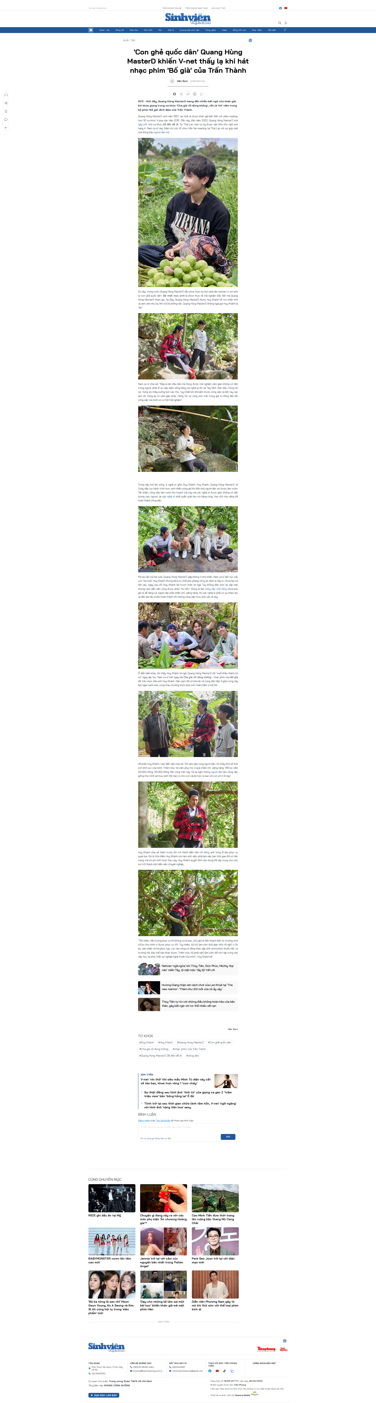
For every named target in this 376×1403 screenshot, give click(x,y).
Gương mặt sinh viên (189, 30)
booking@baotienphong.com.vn (147, 1371)
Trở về (6, 128)
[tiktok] (226, 1371)
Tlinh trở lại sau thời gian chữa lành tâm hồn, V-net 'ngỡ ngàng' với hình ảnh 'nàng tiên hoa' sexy (190, 1105)
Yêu (160, 30)
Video (224, 30)
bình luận (201, 94)
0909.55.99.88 (140, 1367)
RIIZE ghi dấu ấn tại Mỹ (104, 1215)
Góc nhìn (148, 30)
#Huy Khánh (165, 1042)
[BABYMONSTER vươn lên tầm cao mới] (111, 1241)
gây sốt (143, 124)
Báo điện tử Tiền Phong (188, 19)
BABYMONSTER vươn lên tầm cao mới (109, 1260)
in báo (195, 94)
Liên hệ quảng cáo (140, 1363)
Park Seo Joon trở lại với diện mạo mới (213, 1260)
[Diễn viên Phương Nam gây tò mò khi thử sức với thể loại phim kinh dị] (215, 1284)
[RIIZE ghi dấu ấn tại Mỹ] (111, 1198)
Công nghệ (210, 30)
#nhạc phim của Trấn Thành (189, 1049)
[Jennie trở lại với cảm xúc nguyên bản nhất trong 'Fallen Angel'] (163, 1241)
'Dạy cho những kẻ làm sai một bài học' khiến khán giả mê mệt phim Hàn (162, 1305)
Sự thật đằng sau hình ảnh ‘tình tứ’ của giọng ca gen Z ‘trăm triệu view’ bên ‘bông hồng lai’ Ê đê (188, 1094)
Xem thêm (285, 30)
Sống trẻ (120, 30)
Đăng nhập (144, 1120)
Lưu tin (6, 111)
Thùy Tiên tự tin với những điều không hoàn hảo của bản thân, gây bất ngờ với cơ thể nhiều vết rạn (198, 1004)
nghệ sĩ (171, 496)
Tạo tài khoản (163, 1120)
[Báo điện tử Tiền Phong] (266, 1349)
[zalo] (234, 1371)
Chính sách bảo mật (264, 1363)
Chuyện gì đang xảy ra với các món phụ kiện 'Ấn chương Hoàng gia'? (163, 1219)
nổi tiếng (204, 852)
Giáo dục (134, 30)
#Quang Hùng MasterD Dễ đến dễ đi (160, 1055)
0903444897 (178, 1367)
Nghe (6, 95)
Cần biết (272, 30)
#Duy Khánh (146, 1042)
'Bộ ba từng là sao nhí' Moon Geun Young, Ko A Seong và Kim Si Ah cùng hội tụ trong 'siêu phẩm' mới (111, 1307)
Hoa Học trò (218, 8)
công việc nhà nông (215, 588)
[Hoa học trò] (284, 1349)
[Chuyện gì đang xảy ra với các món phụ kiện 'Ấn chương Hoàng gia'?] (163, 1198)
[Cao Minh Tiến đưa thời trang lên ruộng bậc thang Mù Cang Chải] (215, 1198)
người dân (217, 771)
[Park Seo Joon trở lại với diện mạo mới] (215, 1241)
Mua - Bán (257, 30)
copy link (188, 94)
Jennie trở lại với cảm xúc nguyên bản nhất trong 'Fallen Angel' (161, 1262)
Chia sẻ (6, 103)
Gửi (228, 1136)
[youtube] (286, 8)
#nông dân (192, 1055)
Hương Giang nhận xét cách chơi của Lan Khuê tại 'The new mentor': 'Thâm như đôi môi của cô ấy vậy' (197, 987)
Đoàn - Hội (105, 30)
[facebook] (280, 8)
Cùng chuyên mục (104, 1179)
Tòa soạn (94, 1363)
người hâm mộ (161, 132)
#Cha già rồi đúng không (153, 1049)
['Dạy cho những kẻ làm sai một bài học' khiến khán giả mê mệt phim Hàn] (163, 1284)
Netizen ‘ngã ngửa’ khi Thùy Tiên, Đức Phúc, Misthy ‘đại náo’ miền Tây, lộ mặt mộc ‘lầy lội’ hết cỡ (198, 968)
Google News (250, 40)
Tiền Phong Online (172, 8)
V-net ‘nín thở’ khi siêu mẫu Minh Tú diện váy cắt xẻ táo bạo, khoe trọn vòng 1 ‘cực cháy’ (176, 1081)
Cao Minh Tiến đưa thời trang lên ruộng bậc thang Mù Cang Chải (213, 1219)
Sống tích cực (239, 30)
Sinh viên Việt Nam (106, 1347)
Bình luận (6, 119)
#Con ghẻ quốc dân (219, 1042)
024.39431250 (99, 1373)
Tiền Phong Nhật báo (196, 8)
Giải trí (171, 30)
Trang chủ (90, 30)
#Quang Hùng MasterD (190, 1042)
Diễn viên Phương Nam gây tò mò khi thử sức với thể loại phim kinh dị (215, 1305)
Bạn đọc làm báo (105, 1395)
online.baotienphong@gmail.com (187, 1371)
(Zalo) (151, 1367)
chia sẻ (174, 94)
